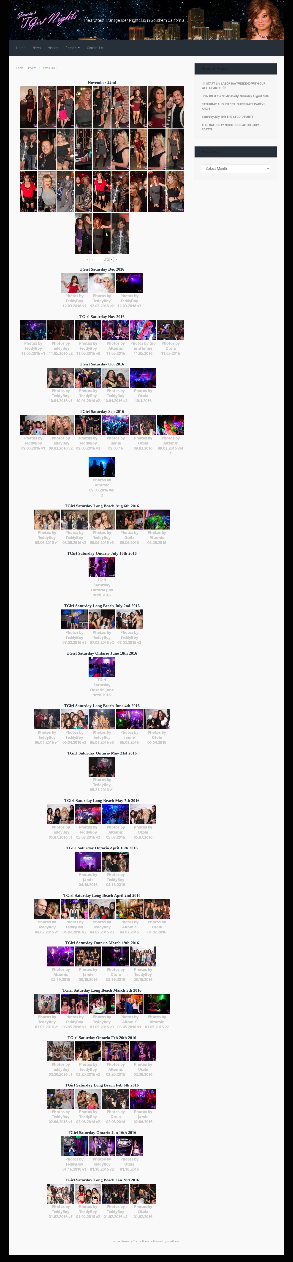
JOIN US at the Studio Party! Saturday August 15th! (235, 96)
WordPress (173, 1241)
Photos (32, 68)
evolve (117, 1241)
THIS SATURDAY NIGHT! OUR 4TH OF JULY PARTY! (230, 127)
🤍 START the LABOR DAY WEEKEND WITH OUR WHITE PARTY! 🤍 (233, 86)
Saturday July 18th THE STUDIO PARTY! (228, 116)
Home (19, 68)
